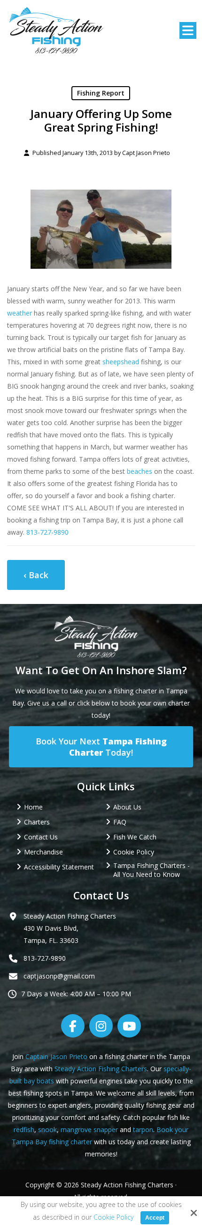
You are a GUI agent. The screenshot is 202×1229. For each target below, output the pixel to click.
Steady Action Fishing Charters (100, 1068)
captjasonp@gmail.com (59, 975)
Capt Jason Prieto (146, 153)
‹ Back (35, 575)
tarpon (143, 1129)
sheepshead (120, 361)
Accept (154, 1217)
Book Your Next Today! (101, 747)
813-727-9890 (47, 532)
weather (19, 313)
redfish (24, 1129)
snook (47, 1129)
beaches (139, 471)
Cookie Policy (113, 1218)
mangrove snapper (89, 1129)
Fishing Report (100, 92)
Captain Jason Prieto (56, 1056)
